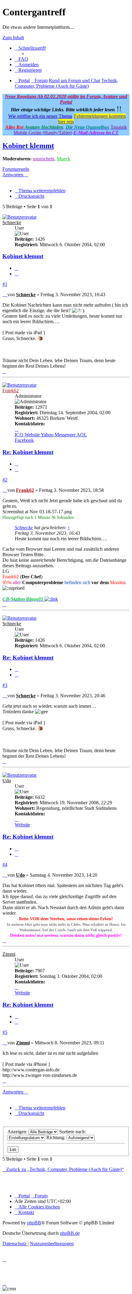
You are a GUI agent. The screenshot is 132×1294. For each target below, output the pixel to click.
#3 (4, 685)
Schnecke (11, 222)
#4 (4, 864)
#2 (4, 479)
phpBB (34, 1222)
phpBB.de (70, 1233)
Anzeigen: (18, 1131)
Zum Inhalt (13, 37)
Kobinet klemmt (28, 146)
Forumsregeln (15, 169)
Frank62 (10, 390)
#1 (4, 284)
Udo (6, 780)
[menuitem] (21, 59)
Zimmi (8, 954)
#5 (4, 1032)
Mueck (63, 158)
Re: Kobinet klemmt (27, 452)
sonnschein (43, 158)
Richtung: (56, 1137)
